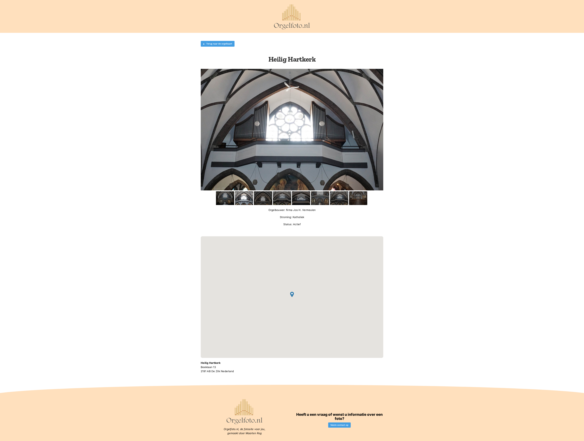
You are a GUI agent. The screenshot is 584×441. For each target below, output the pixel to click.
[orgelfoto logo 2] (292, 5)
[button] (292, 294)
